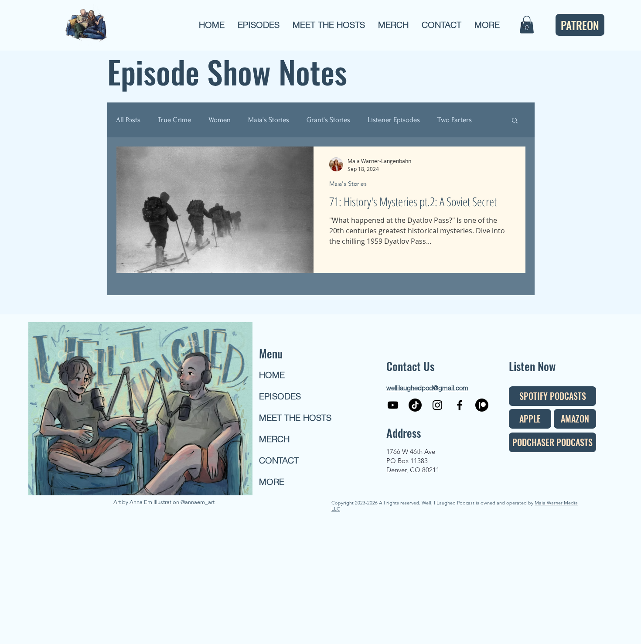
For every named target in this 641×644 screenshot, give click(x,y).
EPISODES (280, 396)
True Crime (174, 120)
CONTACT (279, 460)
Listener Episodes (394, 120)
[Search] (525, 25)
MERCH (274, 438)
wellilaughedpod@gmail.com (427, 388)
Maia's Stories (268, 120)
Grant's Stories (328, 120)
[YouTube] (392, 405)
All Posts (128, 120)
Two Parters (454, 120)
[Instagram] (437, 405)
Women (219, 120)
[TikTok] (415, 405)
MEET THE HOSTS (290, 417)
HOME (272, 374)
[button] (258, 25)
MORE (271, 481)
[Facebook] (459, 405)
